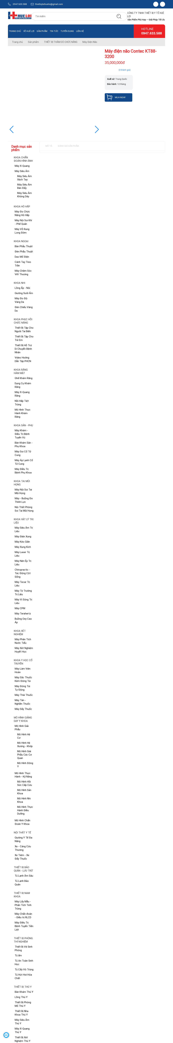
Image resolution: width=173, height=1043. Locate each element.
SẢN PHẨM (42, 31)
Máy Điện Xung (23, 536)
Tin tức (54, 31)
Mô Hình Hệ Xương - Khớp (25, 744)
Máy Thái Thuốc (24, 695)
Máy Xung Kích (23, 546)
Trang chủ (15, 31)
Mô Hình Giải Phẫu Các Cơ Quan (24, 755)
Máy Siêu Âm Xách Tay (24, 178)
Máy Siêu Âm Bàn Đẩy (24, 186)
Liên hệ (80, 31)
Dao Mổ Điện (22, 256)
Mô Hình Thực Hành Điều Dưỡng (25, 810)
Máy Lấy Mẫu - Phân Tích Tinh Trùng (23, 905)
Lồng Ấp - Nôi (22, 287)
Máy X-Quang (22, 165)
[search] (119, 16)
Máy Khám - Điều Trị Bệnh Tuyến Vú (22, 434)
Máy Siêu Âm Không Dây (24, 194)
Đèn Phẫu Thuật (24, 251)
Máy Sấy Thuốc (23, 709)
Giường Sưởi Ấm (24, 293)
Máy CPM (20, 608)
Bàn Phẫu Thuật (24, 246)
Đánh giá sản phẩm (68, 145)
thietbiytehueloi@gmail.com (49, 4)
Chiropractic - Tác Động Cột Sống (23, 573)
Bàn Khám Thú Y (24, 991)
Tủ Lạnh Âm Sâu (24, 875)
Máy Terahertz (23, 613)
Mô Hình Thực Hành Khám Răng (22, 413)
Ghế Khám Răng (23, 378)
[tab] (49, 146)
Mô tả (48, 145)
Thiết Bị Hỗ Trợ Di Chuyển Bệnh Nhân (23, 349)
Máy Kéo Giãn (22, 541)
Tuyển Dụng (67, 31)
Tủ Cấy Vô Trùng (24, 969)
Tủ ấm (18, 955)
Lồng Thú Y (21, 997)
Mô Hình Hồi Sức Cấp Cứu (24, 783)
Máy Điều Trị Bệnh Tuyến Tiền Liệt (24, 926)
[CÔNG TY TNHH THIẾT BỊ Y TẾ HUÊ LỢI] (19, 16)
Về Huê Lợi (28, 31)
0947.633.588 (20, 4)
